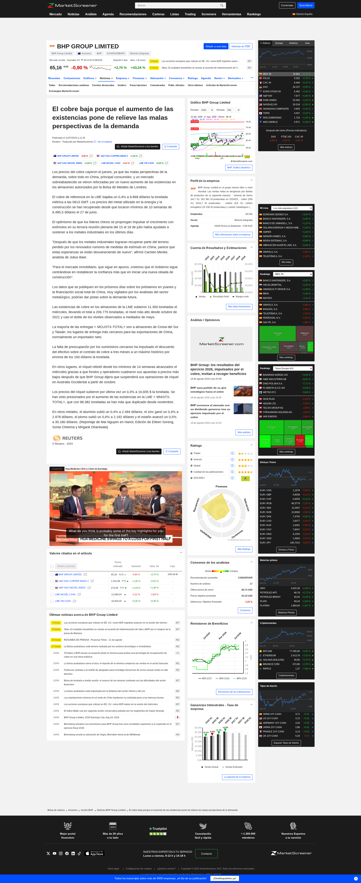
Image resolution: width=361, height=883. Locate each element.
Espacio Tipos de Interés (286, 743)
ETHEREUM (269, 655)
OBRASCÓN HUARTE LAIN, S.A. (280, 245)
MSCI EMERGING (272, 117)
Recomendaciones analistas (74, 85)
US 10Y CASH (270, 718)
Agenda (108, 14)
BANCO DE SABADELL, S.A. (278, 223)
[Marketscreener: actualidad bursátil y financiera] (72, 5)
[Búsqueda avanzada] (222, 5)
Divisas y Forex (286, 549)
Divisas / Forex (268, 462)
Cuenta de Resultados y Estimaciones (218, 248)
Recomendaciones (133, 14)
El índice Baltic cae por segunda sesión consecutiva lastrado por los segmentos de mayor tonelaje (114, 711)
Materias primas (269, 560)
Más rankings (286, 357)
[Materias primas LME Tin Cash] (166, 163)
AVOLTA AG (269, 399)
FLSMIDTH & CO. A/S (274, 388)
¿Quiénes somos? (166, 868)
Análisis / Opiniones (205, 320)
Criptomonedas (268, 623)
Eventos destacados (103, 85)
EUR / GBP (265, 494)
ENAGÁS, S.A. (270, 309)
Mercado (55, 14)
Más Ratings (244, 549)
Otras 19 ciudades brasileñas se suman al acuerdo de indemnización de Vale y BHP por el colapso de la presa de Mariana (201, 67)
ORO (262, 588)
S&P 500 (267, 96)
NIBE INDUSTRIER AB (274, 379)
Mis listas (286, 262)
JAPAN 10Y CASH (272, 727)
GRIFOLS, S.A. (270, 252)
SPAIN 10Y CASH (272, 714)
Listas (174, 14)
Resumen (54, 78)
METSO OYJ (269, 392)
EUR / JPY (265, 542)
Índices (266, 43)
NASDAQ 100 (270, 104)
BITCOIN (267, 651)
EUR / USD (266, 490)
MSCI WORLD (270, 122)
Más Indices (286, 147)
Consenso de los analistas (210, 562)
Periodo (194, 110)
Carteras (158, 14)
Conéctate (287, 5)
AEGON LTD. (269, 403)
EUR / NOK (266, 512)
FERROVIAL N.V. (272, 318)
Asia (307, 43)
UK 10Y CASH (270, 736)
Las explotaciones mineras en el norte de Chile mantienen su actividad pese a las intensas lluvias (114, 697)
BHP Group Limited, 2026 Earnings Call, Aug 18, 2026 (91, 717)
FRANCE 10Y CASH (273, 731)
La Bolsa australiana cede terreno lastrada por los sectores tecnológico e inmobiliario (107, 646)
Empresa (122, 78)
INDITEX (267, 298)
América (293, 43)
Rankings (254, 14)
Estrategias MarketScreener (64, 91)
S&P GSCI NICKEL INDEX (72, 587)
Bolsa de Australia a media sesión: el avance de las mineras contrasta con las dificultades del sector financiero (115, 682)
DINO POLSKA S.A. (273, 383)
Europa (279, 43)
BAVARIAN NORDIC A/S (275, 375)
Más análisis (244, 432)
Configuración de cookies (139, 868)
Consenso (176, 78)
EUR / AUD (265, 525)
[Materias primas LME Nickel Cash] (132, 163)
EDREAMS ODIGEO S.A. (275, 214)
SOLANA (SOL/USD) (273, 660)
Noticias (73, 14)
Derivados (235, 78)
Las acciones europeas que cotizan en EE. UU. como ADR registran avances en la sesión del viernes (201, 61)
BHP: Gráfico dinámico (238, 167)
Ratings (193, 78)
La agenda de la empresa (237, 777)
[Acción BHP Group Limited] (91, 155)
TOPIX (266, 113)
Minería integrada (243, 220)
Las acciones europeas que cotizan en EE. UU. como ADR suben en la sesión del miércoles (111, 704)
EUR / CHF (265, 499)
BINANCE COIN (271, 664)
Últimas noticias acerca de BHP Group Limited (83, 614)
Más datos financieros (239, 306)
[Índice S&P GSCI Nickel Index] (94, 163)
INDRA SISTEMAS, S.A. (275, 240)
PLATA (263, 601)
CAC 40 (267, 82)
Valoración (157, 78)
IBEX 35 (267, 74)
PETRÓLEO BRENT (270, 597)
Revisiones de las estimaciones (234, 692)
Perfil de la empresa (205, 180)
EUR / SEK (265, 508)
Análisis (91, 14)
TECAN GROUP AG (273, 408)
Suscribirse (305, 5)
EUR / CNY (266, 529)
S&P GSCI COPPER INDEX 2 (74, 581)
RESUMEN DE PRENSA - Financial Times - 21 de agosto (93, 640)
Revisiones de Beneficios (209, 623)
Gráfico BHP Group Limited (210, 102)
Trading (190, 14)
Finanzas (139, 78)
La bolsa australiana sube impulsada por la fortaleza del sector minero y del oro (104, 691)
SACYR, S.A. (269, 322)
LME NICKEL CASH (65, 594)
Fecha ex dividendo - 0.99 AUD (237, 226)
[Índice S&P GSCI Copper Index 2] (140, 155)
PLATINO (264, 605)
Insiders (122, 85)
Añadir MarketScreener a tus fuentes (139, 146)
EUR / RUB (266, 503)
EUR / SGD (266, 538)
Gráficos (89, 78)
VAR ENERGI (270, 416)
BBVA (266, 293)
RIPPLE (267, 668)
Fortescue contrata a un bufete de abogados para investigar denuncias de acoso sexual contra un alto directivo (116, 672)
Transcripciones (138, 85)
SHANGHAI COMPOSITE (276, 109)
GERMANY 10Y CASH (274, 723)
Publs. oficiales (176, 85)
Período (221, 110)
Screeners (209, 14)
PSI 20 (266, 78)
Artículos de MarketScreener (221, 85)
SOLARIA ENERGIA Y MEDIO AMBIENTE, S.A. (282, 227)
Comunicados (157, 85)
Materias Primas (286, 612)
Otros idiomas (195, 85)
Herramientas (231, 14)
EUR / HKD (266, 534)
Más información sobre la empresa (232, 234)
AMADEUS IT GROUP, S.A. (276, 289)
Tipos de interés (268, 686)
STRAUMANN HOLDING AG (277, 412)
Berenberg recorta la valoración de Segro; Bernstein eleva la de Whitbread (102, 734)
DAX (265, 87)
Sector (218, 78)
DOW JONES (270, 100)
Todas (52, 85)
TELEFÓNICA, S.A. (272, 256)
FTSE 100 (286, 136)
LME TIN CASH (63, 601)
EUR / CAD (266, 521)
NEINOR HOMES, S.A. (274, 236)
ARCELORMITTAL (272, 285)
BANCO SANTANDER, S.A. (277, 219)
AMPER (267, 232)
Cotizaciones (72, 78)
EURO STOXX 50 (272, 91)
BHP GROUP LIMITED (70, 574)
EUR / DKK (265, 516)
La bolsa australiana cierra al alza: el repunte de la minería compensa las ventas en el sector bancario (116, 663)
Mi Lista (264, 208)
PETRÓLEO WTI (268, 592)
